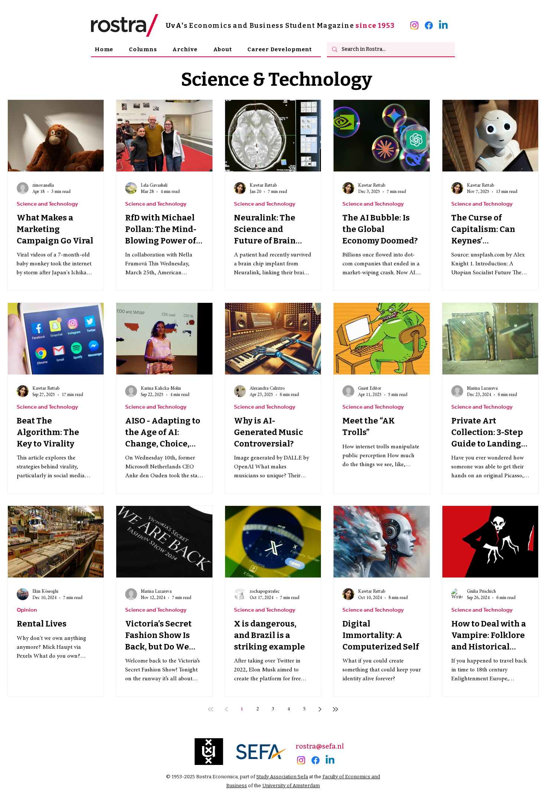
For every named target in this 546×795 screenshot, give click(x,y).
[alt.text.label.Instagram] (414, 25)
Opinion (27, 610)
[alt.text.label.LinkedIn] (443, 25)
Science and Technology (47, 204)
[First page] (210, 709)
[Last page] (335, 709)
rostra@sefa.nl (320, 746)
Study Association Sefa (282, 776)
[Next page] (319, 709)
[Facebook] (428, 25)
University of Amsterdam (291, 785)
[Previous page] (226, 709)
